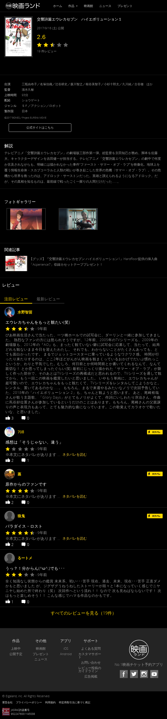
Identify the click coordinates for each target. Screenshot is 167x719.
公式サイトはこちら (40, 127)
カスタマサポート (89, 655)
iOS (65, 648)
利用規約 (50, 702)
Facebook (123, 674)
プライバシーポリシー (29, 702)
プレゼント (125, 6)
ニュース (105, 6)
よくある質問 (91, 648)
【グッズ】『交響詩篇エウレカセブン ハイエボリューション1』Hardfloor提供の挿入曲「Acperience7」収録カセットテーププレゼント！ (93, 262)
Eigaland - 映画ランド (24, 5)
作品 (71, 6)
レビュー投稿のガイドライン (89, 669)
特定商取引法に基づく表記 (74, 702)
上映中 (16, 648)
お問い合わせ (91, 662)
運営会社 (7, 702)
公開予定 (15, 654)
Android (66, 654)
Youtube (154, 674)
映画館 (88, 6)
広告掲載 (90, 676)
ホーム (57, 6)
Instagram (144, 674)
